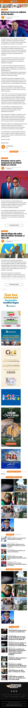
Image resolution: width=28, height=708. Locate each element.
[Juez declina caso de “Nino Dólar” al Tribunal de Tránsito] (7, 498)
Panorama (9, 694)
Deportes (22, 696)
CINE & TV (7, 696)
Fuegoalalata (9, 17)
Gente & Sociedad (14, 696)
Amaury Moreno (18, 705)
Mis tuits (3, 473)
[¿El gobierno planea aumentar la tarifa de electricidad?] (20, 498)
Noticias (4, 694)
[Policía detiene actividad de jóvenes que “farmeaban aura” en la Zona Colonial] (7, 511)
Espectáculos (17, 694)
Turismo (24, 694)
